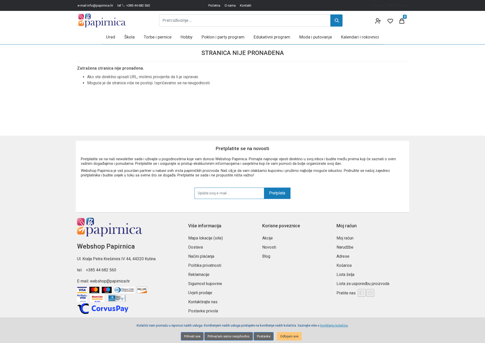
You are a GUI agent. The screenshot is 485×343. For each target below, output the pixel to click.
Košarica (344, 265)
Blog (266, 256)
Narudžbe (344, 247)
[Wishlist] (390, 20)
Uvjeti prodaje (200, 292)
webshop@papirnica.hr (110, 281)
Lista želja (345, 274)
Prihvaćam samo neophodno (229, 336)
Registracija (397, 5)
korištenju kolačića (334, 325)
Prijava (377, 5)
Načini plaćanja (201, 256)
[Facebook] (362, 293)
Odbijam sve (289, 336)
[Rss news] (370, 293)
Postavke (263, 336)
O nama (230, 5)
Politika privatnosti (204, 265)
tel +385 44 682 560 (133, 5)
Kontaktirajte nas (202, 301)
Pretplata (277, 193)
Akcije (267, 238)
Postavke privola (203, 311)
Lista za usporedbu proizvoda (362, 283)
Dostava (195, 247)
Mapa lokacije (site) (205, 238)
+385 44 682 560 (101, 270)
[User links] (378, 20)
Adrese (342, 256)
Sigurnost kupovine (205, 283)
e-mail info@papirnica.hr (95, 5)
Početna (214, 5)
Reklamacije (198, 274)
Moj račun (344, 238)
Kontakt (245, 5)
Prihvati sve (192, 336)
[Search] (336, 20)
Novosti (269, 247)
